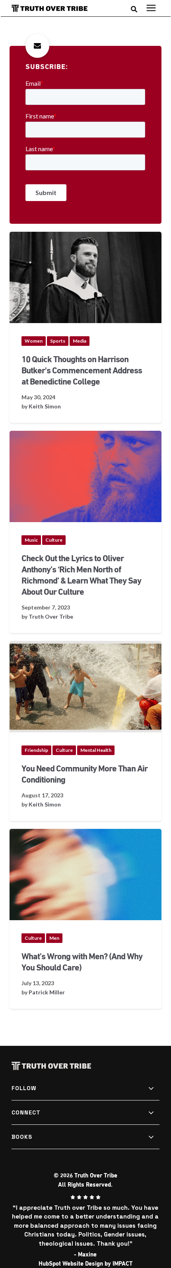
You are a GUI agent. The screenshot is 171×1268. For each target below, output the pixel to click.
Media (79, 341)
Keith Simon (45, 406)
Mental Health (95, 750)
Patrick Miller (47, 992)
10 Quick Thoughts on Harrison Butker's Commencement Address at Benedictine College (81, 370)
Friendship (36, 750)
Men (54, 938)
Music (31, 540)
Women (34, 341)
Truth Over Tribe (51, 616)
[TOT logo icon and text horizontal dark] (53, 8)
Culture (53, 540)
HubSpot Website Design (71, 1263)
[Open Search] (136, 8)
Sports (57, 341)
